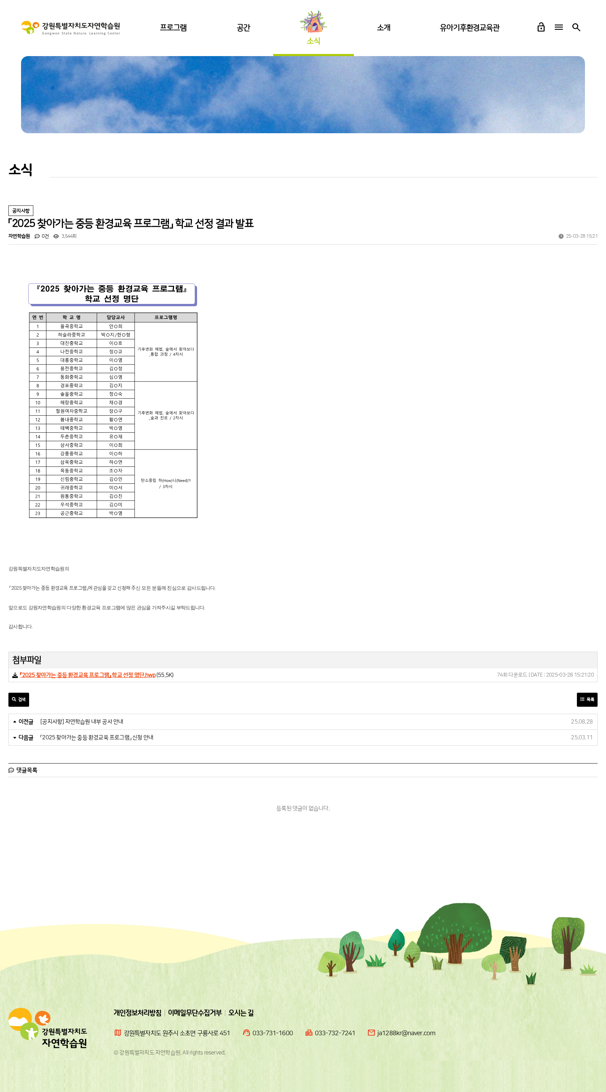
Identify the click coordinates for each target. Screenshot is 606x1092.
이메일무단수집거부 (195, 1013)
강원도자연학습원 (70, 28)
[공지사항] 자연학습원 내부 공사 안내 (81, 722)
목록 (590, 699)
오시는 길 (241, 1013)
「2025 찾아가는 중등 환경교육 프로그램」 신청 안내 (96, 737)
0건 (45, 236)
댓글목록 (26, 770)
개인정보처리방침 (137, 1013)
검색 (21, 699)
